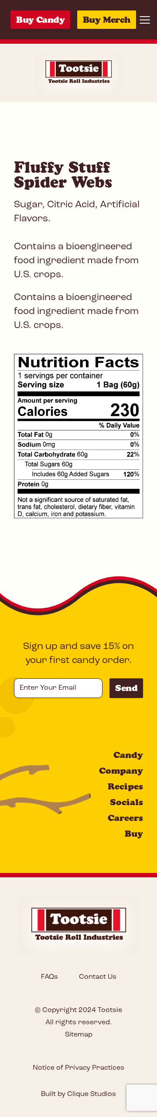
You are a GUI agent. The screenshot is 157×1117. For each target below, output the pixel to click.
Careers (125, 817)
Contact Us (97, 977)
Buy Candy (40, 19)
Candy (128, 754)
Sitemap (78, 1034)
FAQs (49, 977)
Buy (134, 833)
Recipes (125, 786)
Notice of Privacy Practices (78, 1068)
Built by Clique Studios (78, 1094)
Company (121, 770)
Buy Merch (106, 19)
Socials (126, 802)
